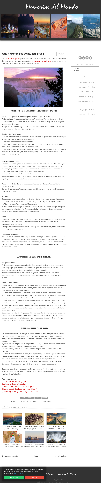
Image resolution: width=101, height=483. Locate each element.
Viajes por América (87, 87)
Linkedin (44, 397)
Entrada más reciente (10, 456)
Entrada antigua (60, 456)
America (13, 401)
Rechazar (34, 477)
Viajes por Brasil (87, 109)
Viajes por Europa (86, 96)
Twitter (23, 397)
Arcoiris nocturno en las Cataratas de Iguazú (18, 386)
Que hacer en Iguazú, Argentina (14, 384)
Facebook (37, 397)
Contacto (76, 70)
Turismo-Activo (45, 401)
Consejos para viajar (86, 101)
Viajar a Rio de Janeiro (87, 114)
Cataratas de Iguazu (12, 58)
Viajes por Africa (87, 82)
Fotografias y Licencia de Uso (59, 482)
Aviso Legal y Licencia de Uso (41, 482)
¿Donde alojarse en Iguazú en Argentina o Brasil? (20, 391)
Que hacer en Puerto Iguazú (40, 61)
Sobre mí (76, 68)
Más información (18, 473)
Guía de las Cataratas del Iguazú (14, 381)
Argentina (22, 401)
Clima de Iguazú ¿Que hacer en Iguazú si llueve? (19, 389)
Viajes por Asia (86, 92)
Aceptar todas (14, 477)
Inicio (36, 456)
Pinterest (30, 397)
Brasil (29, 401)
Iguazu (36, 401)
